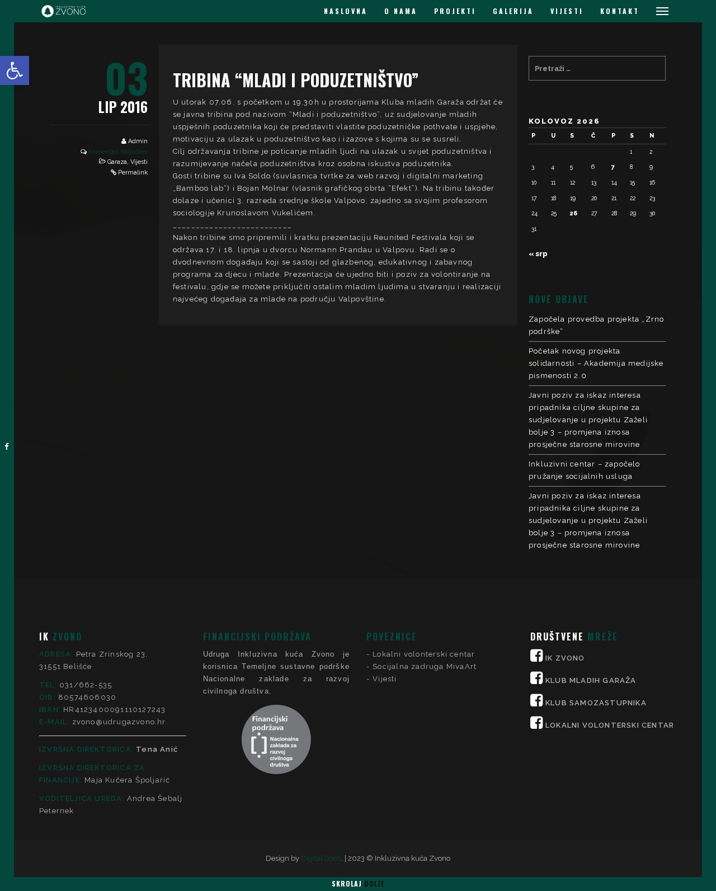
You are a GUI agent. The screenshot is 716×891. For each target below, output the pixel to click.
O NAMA (400, 11)
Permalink (133, 172)
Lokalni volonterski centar (424, 654)
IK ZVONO (565, 658)
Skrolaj (358, 883)
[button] (14, 70)
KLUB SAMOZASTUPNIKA (596, 703)
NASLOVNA (346, 11)
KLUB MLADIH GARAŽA (591, 680)
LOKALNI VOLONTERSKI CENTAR (609, 725)
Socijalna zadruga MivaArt (425, 666)
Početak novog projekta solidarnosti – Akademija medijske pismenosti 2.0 (596, 363)
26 (573, 213)
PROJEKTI (455, 11)
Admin (138, 141)
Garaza (117, 162)
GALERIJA (513, 11)
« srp (538, 253)
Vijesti (139, 162)
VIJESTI (566, 11)
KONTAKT (619, 11)
